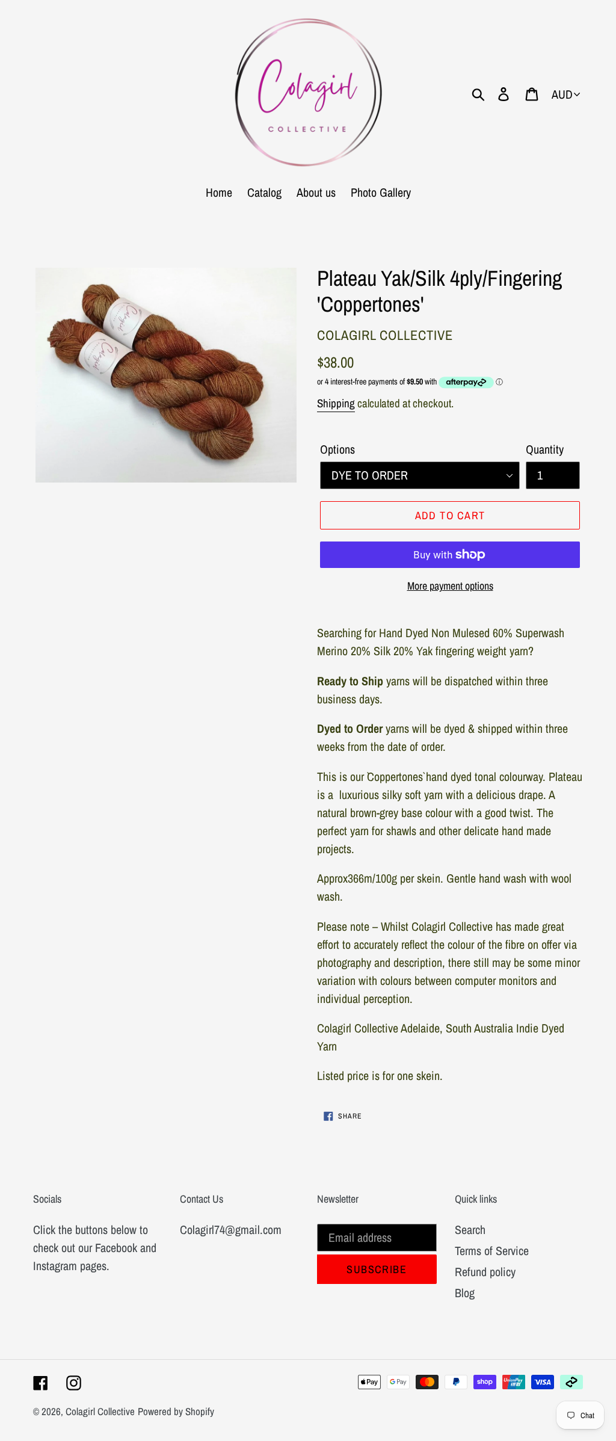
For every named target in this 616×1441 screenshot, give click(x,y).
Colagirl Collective (100, 1411)
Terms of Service (492, 1250)
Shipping (336, 403)
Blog (465, 1293)
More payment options (450, 585)
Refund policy (485, 1272)
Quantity (545, 449)
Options (337, 449)
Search (470, 1229)
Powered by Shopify (176, 1411)
